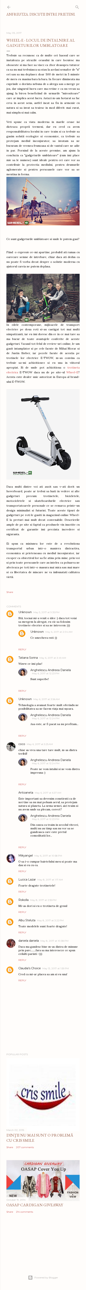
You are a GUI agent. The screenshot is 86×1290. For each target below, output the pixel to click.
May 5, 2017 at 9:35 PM (46, 612)
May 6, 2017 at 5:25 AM (40, 744)
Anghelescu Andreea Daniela (50, 670)
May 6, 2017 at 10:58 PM (48, 855)
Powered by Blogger (46, 1277)
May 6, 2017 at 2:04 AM (58, 631)
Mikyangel (25, 855)
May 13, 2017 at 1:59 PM (55, 968)
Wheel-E (72, 372)
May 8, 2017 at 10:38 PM (54, 940)
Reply (22, 649)
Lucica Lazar (27, 879)
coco (21, 744)
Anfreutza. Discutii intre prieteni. (40, 14)
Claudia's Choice (29, 968)
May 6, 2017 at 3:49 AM (52, 657)
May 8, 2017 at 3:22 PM (50, 920)
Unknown (25, 612)
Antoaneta (25, 792)
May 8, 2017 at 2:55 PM (43, 900)
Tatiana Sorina (28, 657)
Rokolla (23, 900)
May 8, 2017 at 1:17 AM (50, 879)
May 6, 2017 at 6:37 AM (48, 792)
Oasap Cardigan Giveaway (34, 1204)
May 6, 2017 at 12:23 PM (45, 673)
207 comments (25, 1147)
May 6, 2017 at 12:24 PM (45, 718)
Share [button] (9, 592)
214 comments (24, 1211)
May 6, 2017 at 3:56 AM (46, 699)
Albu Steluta (26, 920)
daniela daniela (28, 940)
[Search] (77, 6)
